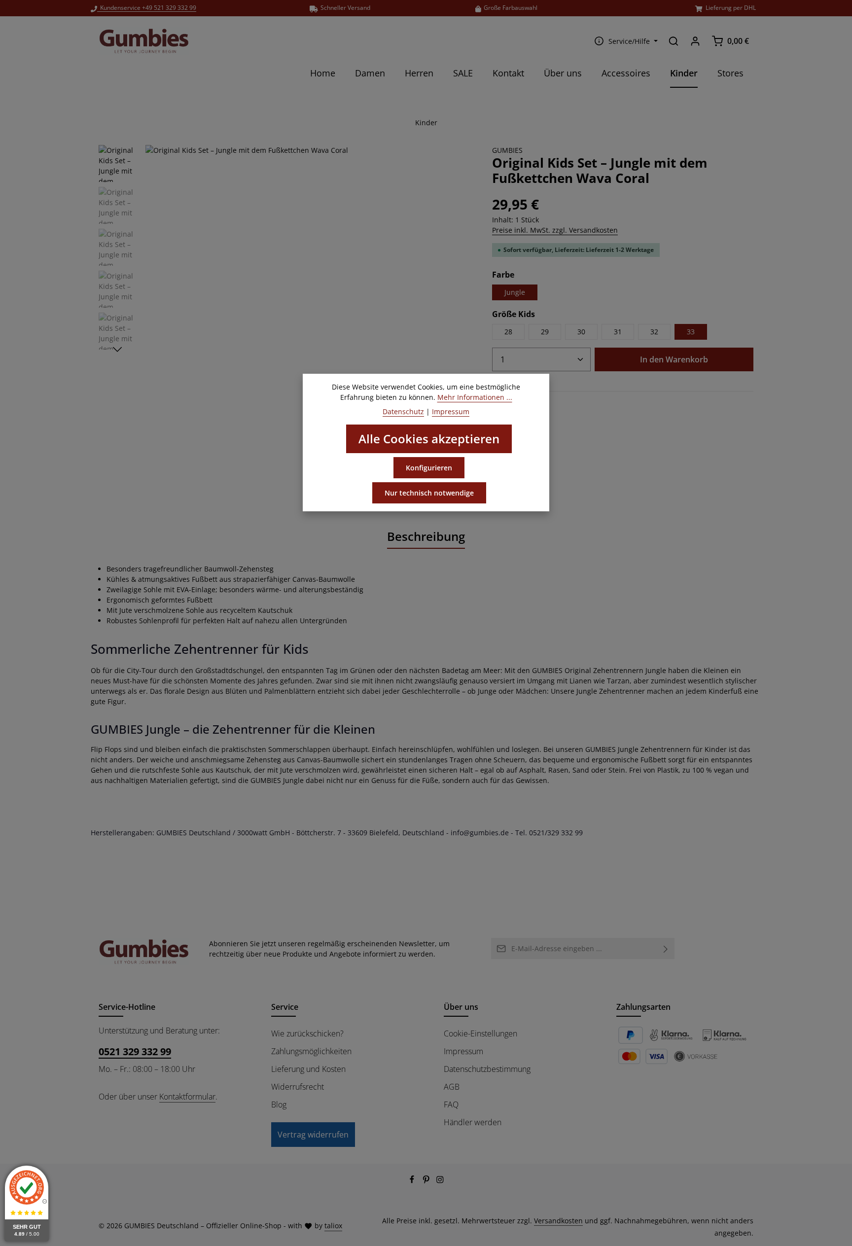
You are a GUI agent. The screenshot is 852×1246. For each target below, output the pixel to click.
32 (654, 331)
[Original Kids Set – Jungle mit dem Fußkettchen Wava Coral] (308, 308)
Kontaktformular (187, 1096)
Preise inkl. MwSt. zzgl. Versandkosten (555, 230)
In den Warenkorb (674, 359)
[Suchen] (673, 41)
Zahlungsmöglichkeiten (311, 1051)
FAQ (451, 1104)
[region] (285, 308)
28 (508, 331)
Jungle (514, 292)
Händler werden (472, 1122)
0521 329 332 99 (135, 1051)
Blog (278, 1104)
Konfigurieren (429, 467)
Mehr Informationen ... (474, 397)
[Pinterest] (427, 1181)
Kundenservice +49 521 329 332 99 (146, 7)
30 (581, 331)
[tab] (426, 537)
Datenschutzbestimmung (487, 1069)
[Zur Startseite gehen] (144, 41)
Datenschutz (403, 411)
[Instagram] (440, 1181)
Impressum (463, 1051)
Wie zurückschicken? (307, 1033)
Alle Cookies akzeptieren (428, 438)
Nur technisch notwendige (429, 493)
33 (691, 331)
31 (618, 331)
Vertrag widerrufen (313, 1134)
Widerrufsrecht (297, 1086)
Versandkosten (558, 1220)
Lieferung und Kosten (308, 1069)
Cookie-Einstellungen (480, 1033)
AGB (452, 1086)
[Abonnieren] (665, 948)
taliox (333, 1225)
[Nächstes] (117, 349)
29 (545, 331)
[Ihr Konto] (695, 41)
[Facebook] (413, 1181)
